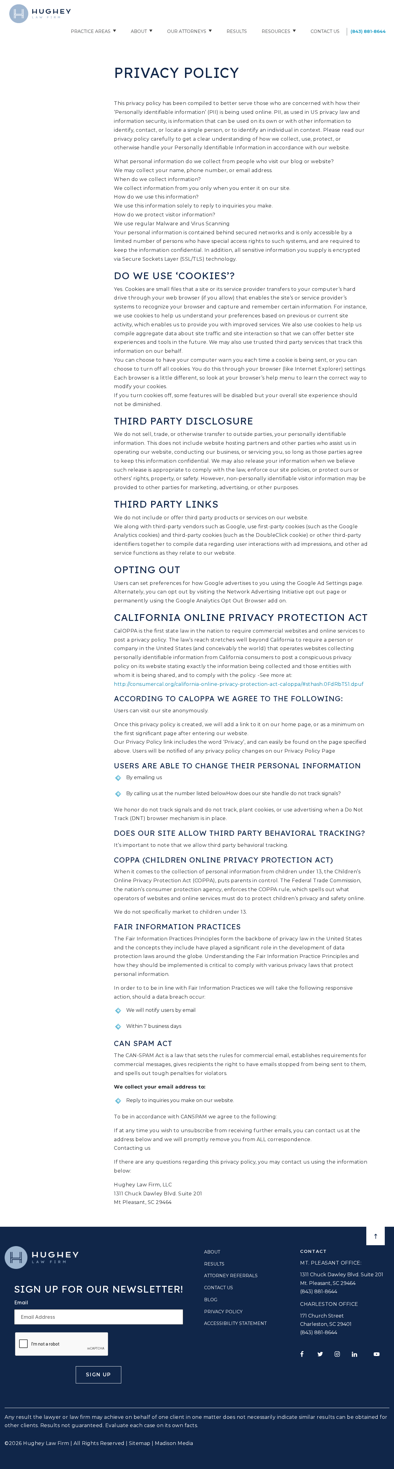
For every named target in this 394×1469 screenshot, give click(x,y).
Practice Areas (91, 31)
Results (237, 31)
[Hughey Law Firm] (40, 13)
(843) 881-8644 (368, 31)
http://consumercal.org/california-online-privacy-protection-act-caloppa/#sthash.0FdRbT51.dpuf (239, 684)
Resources (276, 31)
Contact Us (325, 31)
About (139, 31)
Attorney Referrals (231, 1275)
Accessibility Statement (235, 1323)
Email (21, 1302)
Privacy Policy (223, 1311)
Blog (210, 1299)
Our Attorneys (186, 31)
